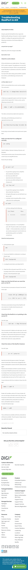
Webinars (3, 537)
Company (17, 514)
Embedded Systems (20, 480)
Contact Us (16, 3)
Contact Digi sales (6, 469)
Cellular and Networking (18, 483)
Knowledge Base (14, 7)
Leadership (18, 530)
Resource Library (5, 530)
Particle (3, 506)
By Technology (5, 485)
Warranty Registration (20, 506)
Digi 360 (3, 491)
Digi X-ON (4, 497)
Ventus (3, 510)
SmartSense (4, 508)
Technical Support (20, 491)
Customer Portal (19, 493)
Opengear (4, 504)
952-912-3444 (5, 467)
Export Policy (18, 526)
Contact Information (7, 462)
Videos (3, 535)
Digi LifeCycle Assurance (5, 494)
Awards (17, 519)
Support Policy (19, 502)
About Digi (17, 517)
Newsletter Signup (8, 474)
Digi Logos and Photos (5, 522)
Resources (4, 514)
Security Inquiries (19, 465)
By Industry (4, 480)
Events (3, 525)
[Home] (5, 3)
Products (17, 478)
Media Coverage (19, 535)
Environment (18, 524)
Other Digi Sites (19, 537)
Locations (17, 533)
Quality (17, 542)
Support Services (19, 504)
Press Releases (19, 540)
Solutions (4, 478)
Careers (17, 521)
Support (7, 7)
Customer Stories (6, 519)
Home (2, 7)
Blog (2, 517)
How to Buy (4, 528)
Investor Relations (20, 528)
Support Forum (19, 499)
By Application (5, 483)
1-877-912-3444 (5, 465)
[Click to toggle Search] (21, 3)
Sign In (3, 532)
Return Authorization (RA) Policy (20, 496)
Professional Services (20, 487)
